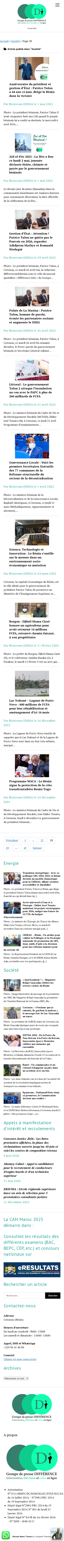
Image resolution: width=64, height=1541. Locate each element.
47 (25, 848)
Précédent (12, 840)
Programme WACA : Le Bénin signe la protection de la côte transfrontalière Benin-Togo (32, 765)
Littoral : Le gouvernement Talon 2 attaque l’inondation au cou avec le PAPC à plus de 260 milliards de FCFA (32, 370)
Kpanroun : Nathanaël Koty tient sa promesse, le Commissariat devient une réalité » (41, 1095)
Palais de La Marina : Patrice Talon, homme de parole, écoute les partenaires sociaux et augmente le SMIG (32, 296)
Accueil (4, 41)
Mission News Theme (22, 1536)
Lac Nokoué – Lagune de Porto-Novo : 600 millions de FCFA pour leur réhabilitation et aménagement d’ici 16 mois (32, 683)
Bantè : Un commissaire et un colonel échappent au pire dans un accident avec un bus (40, 1067)
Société (15, 41)
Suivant (37, 848)
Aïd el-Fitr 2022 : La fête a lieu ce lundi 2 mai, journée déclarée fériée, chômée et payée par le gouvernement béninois (32, 143)
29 (7, 848)
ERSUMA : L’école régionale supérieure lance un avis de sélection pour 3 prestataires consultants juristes (30, 1193)
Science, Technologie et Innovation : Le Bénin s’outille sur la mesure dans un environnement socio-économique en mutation (32, 532)
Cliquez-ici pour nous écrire (20, 1359)
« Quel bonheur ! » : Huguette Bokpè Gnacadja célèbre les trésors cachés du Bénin (39, 982)
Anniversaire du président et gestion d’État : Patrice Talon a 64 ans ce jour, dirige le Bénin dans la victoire (32, 68)
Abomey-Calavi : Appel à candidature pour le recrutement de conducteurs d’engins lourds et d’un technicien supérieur (29, 1170)
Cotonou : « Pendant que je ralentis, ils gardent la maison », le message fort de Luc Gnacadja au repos (41, 1012)
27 (42, 840)
